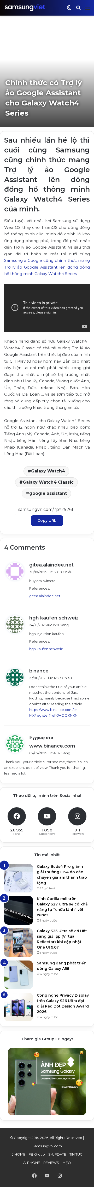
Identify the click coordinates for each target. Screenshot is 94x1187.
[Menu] (87, 10)
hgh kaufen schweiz (54, 618)
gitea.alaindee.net (51, 565)
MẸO (66, 1163)
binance (39, 671)
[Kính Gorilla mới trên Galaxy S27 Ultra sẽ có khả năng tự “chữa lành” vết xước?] (18, 910)
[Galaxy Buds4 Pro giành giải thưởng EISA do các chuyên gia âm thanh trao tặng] (18, 878)
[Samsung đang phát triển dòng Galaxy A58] (18, 975)
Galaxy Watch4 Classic (48, 482)
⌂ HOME (18, 1154)
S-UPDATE (57, 1154)
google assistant (48, 493)
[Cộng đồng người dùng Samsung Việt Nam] (25, 8)
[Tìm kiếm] (78, 10)
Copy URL (47, 520)
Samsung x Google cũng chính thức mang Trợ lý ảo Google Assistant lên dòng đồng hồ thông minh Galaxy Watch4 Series (47, 267)
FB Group (37, 1154)
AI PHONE (31, 1163)
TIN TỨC (76, 1154)
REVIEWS (51, 1163)
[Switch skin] (69, 10)
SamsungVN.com (47, 1146)
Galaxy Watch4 (48, 471)
